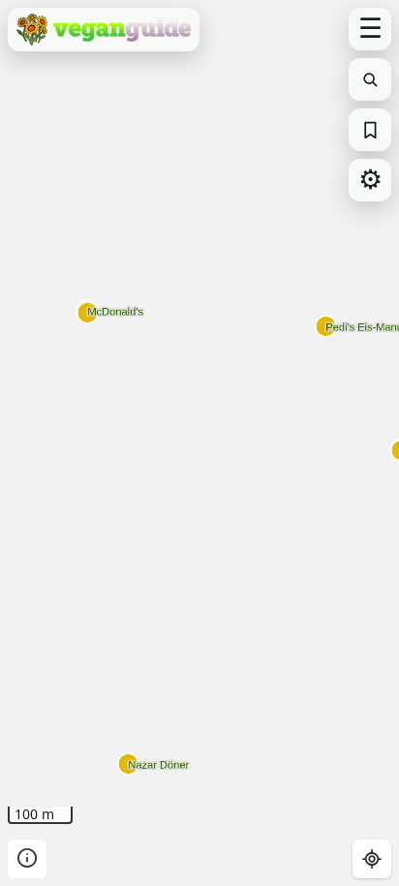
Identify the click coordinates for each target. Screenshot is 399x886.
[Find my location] (372, 859)
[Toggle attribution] (27, 859)
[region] (199, 443)
